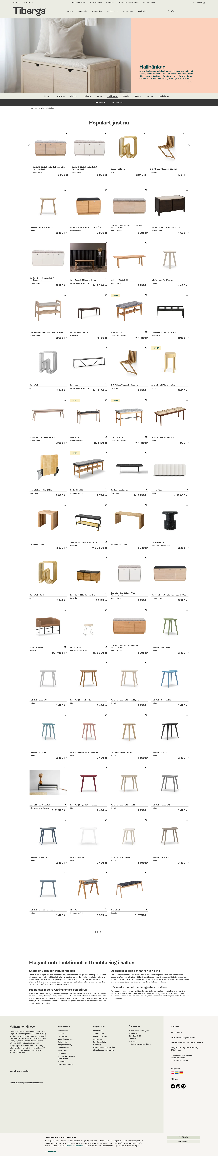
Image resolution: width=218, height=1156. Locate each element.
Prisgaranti (110, 2)
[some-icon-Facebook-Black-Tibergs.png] (173, 1086)
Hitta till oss (63, 1059)
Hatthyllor (60, 96)
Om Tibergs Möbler (78, 2)
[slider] (109, 153)
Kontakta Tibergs (149, 2)
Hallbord (87, 96)
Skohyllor (74, 96)
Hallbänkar (113, 96)
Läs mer (190, 82)
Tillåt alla (183, 1137)
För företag (62, 1036)
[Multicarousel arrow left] (29, 145)
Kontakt (61, 1033)
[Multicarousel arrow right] (189, 145)
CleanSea (62, 1053)
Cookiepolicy (63, 1047)
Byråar (100, 96)
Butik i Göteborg (96, 2)
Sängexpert (98, 1039)
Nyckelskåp (164, 96)
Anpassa (182, 1141)
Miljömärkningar (100, 1036)
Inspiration (142, 11)
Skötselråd (62, 1042)
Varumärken (97, 11)
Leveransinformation (66, 1056)
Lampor (150, 96)
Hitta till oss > (176, 1050)
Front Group (183, 1060)
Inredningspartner (65, 1039)
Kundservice (128, 11)
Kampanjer (82, 11)
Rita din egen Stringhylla (103, 1050)
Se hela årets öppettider (139, 1044)
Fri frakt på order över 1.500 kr (129, 2)
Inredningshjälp (99, 1042)
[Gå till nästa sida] (114, 932)
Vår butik (61, 1061)
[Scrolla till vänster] (42, 96)
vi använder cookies (74, 1146)
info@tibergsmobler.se (185, 1037)
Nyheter (70, 11)
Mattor (138, 96)
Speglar (126, 96)
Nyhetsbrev (62, 1050)
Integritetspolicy (65, 1045)
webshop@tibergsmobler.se (191, 1042)
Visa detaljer (50, 1152)
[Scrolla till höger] (176, 96)
